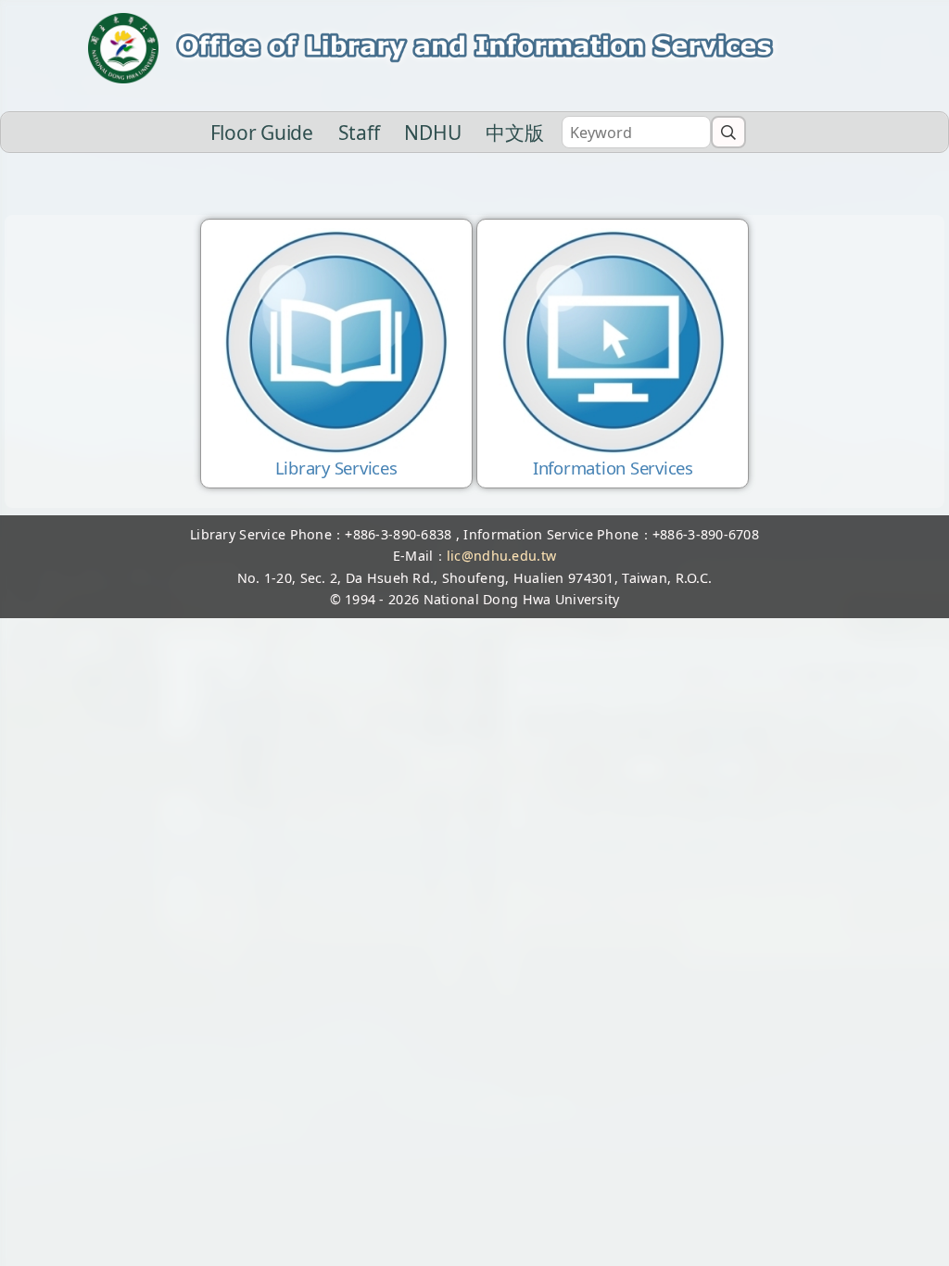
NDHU (432, 133)
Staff (359, 133)
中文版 (514, 133)
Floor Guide (261, 133)
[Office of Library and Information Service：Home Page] (474, 48)
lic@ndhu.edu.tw (501, 555)
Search (728, 132)
